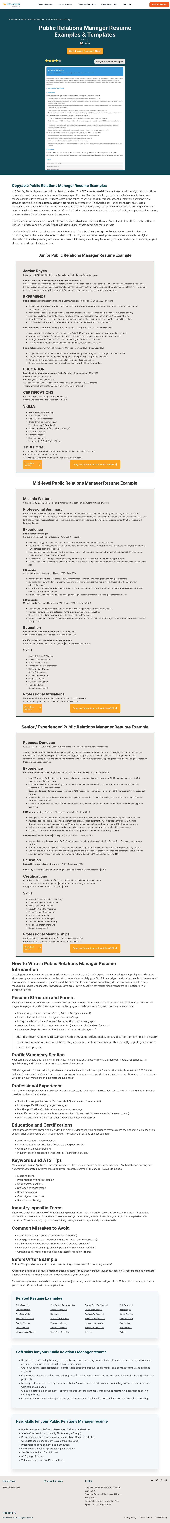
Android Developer (58, 1327)
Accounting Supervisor (95, 1318)
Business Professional (94, 1314)
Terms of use (146, 1517)
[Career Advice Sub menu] (115, 4)
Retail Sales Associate (59, 1332)
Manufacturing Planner (26, 1332)
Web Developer (126, 1305)
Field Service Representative (62, 1305)
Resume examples (11, 1487)
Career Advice (106, 4)
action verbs (44, 1101)
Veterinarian (125, 1323)
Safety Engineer (126, 1314)
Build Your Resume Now (85, 51)
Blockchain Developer (94, 1327)
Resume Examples (65, 4)
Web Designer (126, 1327)
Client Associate (126, 1318)
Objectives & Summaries (86, 4)
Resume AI (9, 1512)
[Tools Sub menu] (129, 4)
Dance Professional (58, 1309)
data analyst (144, 239)
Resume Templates (45, 4)
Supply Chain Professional (96, 1305)
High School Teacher (25, 1318)
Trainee (123, 1332)
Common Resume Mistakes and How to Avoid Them (103, 1496)
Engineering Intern (58, 1323)
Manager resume (48, 974)
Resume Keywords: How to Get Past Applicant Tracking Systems (102, 1503)
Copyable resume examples (109, 61)
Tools (124, 4)
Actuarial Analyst (23, 1309)
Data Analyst (55, 1314)
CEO (98, 199)
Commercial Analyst (93, 1309)
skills (113, 1220)
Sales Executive (23, 1305)
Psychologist (125, 1309)
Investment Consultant (95, 1323)
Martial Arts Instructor (59, 1318)
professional (38, 1013)
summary (109, 1036)
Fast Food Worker (23, 1314)
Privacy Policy (130, 1517)
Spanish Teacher (23, 1323)
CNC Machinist (22, 1327)
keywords (107, 1168)
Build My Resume (159, 4)
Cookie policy (161, 1517)
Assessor (89, 1332)
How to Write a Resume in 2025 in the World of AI (102, 1489)
